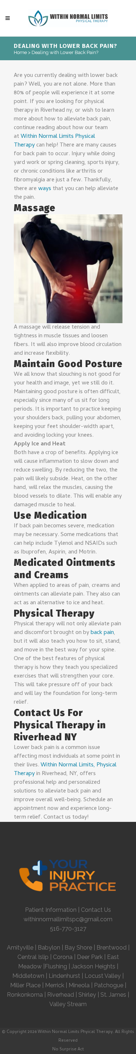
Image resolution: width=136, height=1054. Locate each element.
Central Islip (33, 957)
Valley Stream (68, 1004)
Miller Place (25, 985)
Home (20, 52)
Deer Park (90, 957)
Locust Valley (103, 975)
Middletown (28, 975)
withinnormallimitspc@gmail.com (68, 919)
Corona (63, 957)
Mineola (80, 985)
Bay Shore (78, 947)
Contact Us (96, 909)
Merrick (54, 985)
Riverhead (60, 994)
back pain (102, 633)
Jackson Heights (93, 966)
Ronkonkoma (25, 994)
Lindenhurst (64, 975)
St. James (113, 994)
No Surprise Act (68, 1049)
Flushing (56, 966)
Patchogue (108, 985)
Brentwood (111, 947)
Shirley (87, 994)
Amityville (20, 947)
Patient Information (51, 909)
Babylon (49, 947)
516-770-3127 (68, 928)
